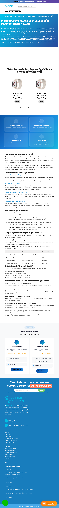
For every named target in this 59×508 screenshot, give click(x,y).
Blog (6, 462)
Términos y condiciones (11, 452)
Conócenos (8, 458)
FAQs (6, 460)
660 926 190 (13, 421)
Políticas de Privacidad (10, 450)
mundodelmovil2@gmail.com (18, 425)
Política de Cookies (10, 456)
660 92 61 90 (9, 482)
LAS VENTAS (9, 469)
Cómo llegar (16, 369)
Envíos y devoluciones (10, 448)
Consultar (17, 101)
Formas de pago (9, 454)
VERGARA (8, 486)
